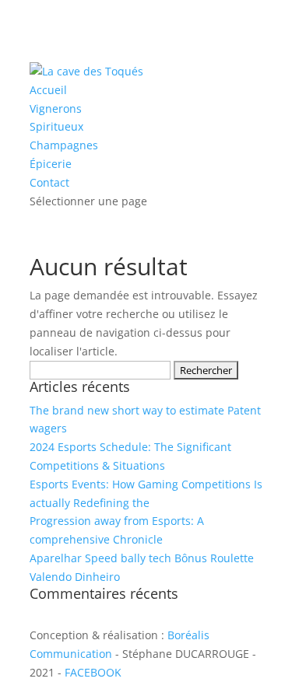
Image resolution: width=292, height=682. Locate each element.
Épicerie (51, 163)
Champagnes (64, 145)
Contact (49, 182)
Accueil (48, 89)
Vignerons (56, 108)
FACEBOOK (93, 672)
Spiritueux (56, 126)
